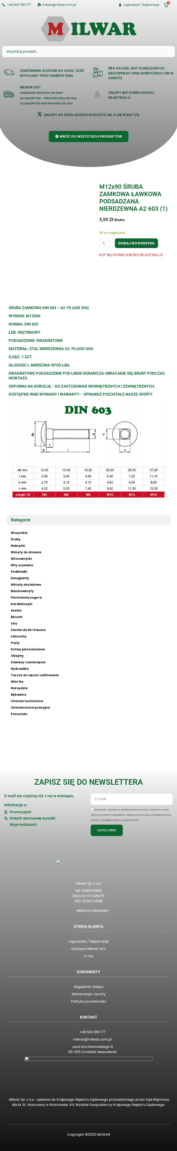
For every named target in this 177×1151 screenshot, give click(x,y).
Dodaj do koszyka (136, 243)
